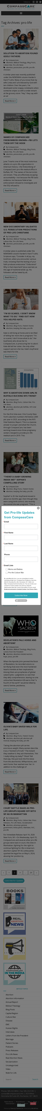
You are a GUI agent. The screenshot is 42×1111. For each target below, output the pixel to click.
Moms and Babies (15, 569)
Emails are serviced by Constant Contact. (15, 589)
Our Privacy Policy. (32, 589)
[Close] (38, 508)
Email (6, 522)
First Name (8, 533)
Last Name (8, 543)
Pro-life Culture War (16, 572)
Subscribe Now (21, 595)
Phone (7, 554)
